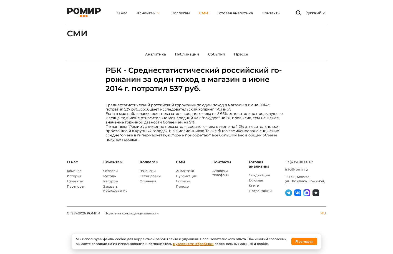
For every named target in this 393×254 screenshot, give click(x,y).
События (183, 181)
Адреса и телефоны (220, 173)
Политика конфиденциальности (131, 213)
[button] (298, 13)
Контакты (271, 13)
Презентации (260, 191)
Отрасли (110, 171)
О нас (122, 13)
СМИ (203, 13)
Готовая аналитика (235, 13)
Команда (74, 171)
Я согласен (304, 241)
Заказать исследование (115, 188)
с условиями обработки (193, 244)
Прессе (182, 186)
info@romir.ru (296, 169)
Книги (254, 186)
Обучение (148, 181)
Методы (109, 176)
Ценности (75, 181)
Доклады (256, 180)
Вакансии (148, 171)
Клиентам (146, 13)
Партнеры (75, 186)
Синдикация (259, 175)
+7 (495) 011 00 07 (299, 162)
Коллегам (180, 13)
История (74, 176)
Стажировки (150, 176)
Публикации (186, 176)
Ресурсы (110, 181)
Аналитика (185, 171)
